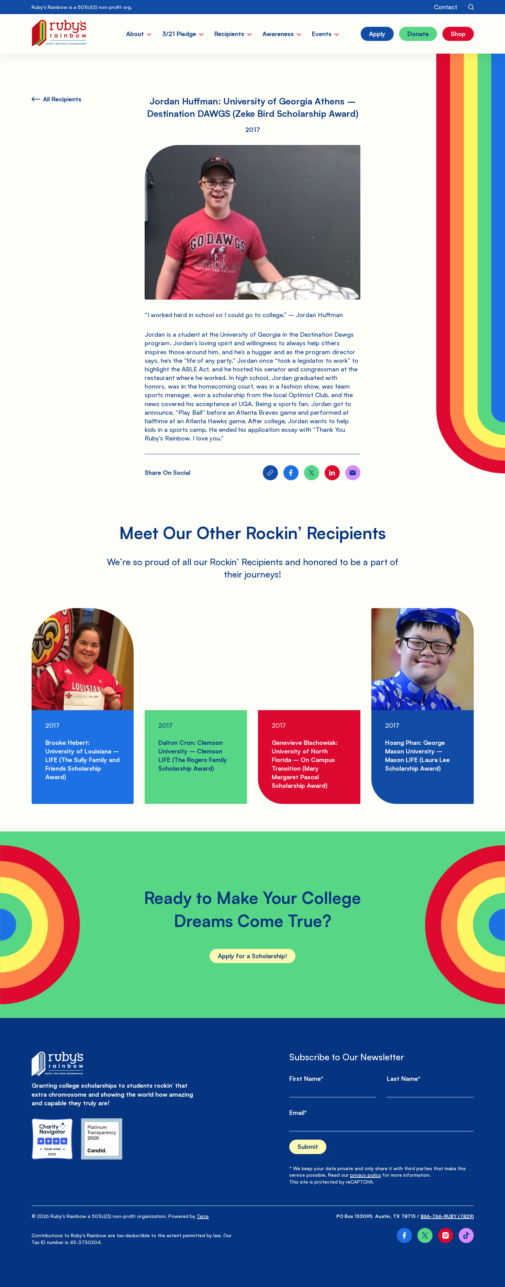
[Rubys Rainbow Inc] (101, 1139)
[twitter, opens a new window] (425, 1235)
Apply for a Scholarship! (252, 956)
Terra (203, 1216)
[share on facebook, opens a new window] (291, 472)
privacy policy (365, 1175)
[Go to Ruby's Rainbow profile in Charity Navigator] (52, 1139)
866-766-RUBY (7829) (447, 1216)
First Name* (306, 1078)
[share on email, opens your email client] (352, 472)
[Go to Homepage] (59, 34)
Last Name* (403, 1078)
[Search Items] (471, 7)
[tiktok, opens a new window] (466, 1235)
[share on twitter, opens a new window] (311, 472)
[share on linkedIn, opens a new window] (332, 472)
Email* (298, 1112)
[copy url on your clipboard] (270, 472)
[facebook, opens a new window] (404, 1235)
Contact (445, 7)
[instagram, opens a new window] (445, 1235)
